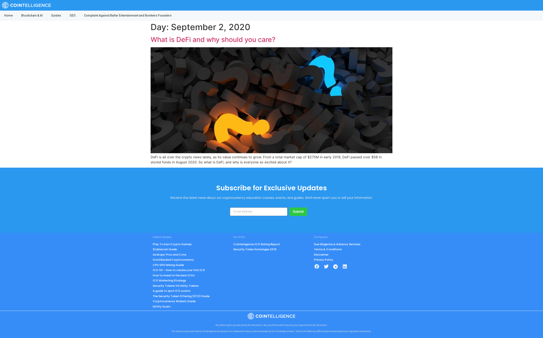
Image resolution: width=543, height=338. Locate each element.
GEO (73, 15)
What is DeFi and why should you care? (213, 39)
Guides (56, 15)
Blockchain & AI (32, 15)
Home (8, 15)
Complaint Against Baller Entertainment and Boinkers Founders (128, 15)
